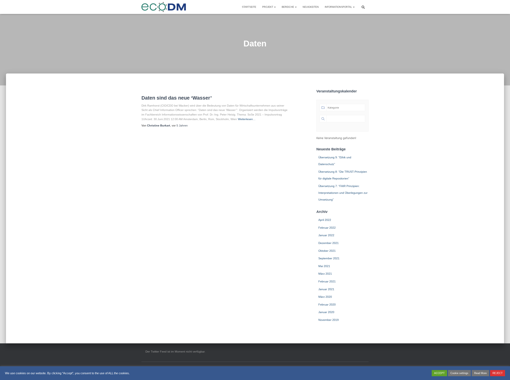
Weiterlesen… (247, 119)
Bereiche (288, 7)
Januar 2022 (326, 235)
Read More (480, 373)
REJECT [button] (497, 373)
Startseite (249, 7)
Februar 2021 (327, 281)
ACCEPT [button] (439, 373)
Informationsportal (339, 7)
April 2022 (324, 219)
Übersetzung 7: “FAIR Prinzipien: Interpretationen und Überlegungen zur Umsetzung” (343, 192)
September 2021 (328, 258)
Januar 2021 (326, 289)
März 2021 (325, 273)
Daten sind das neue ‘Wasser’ (176, 98)
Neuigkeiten (311, 7)
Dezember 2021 (328, 243)
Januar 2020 (326, 312)
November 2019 (328, 319)
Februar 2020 (327, 304)
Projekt (268, 7)
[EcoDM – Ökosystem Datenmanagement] (163, 7)
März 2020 (325, 296)
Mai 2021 (324, 266)
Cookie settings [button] (459, 373)
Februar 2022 (327, 227)
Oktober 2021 (327, 250)
